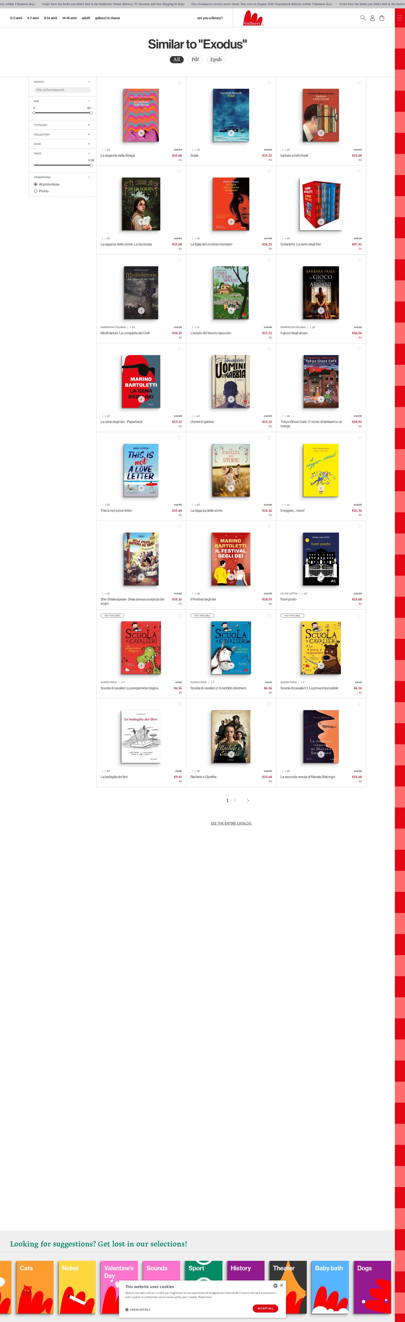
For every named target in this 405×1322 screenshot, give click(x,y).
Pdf (195, 60)
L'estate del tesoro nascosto (210, 333)
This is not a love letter (116, 510)
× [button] (281, 1285)
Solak (194, 155)
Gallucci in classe (107, 18)
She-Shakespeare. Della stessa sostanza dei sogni (132, 601)
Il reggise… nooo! (293, 510)
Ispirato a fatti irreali (294, 155)
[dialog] (202, 1299)
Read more (205, 1297)
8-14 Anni (50, 18)
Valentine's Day (54, 1272)
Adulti (86, 18)
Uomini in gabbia (202, 422)
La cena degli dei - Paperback (122, 422)
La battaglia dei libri (114, 777)
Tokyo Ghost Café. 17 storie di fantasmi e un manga (311, 424)
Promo (44, 191)
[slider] (34, 112)
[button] (137, 1309)
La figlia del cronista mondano (211, 244)
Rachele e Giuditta (203, 777)
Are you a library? (210, 18)
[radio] (177, 59)
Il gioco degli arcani (294, 333)
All (176, 60)
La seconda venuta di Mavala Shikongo (308, 777)
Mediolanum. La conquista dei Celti (125, 333)
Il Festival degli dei (203, 599)
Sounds (92, 1268)
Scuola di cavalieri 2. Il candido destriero (218, 688)
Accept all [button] (265, 1308)
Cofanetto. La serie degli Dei (301, 244)
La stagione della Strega (118, 155)
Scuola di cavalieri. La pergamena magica (129, 688)
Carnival (346, 1268)
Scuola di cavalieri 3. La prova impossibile (309, 688)
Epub (216, 60)
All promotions (49, 184)
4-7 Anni (33, 18)
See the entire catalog (231, 823)
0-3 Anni (16, 18)
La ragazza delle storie (206, 510)
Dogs (300, 1268)
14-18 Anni (69, 18)
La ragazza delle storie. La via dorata (126, 244)
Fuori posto (289, 599)
